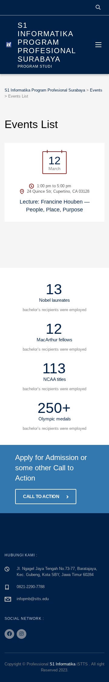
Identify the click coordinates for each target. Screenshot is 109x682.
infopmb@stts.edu (33, 599)
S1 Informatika (62, 664)
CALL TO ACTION (41, 496)
